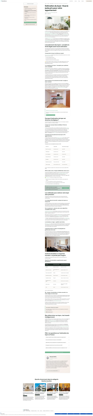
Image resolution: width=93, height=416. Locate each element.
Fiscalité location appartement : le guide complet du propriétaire (40, 393)
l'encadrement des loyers (54, 34)
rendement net (66, 34)
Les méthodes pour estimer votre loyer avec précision (30, 13)
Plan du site (51, 410)
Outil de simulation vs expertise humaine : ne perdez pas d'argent (30, 15)
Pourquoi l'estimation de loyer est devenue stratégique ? (30, 11)
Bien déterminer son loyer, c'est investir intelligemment (29, 17)
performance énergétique (48, 33)
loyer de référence (47, 32)
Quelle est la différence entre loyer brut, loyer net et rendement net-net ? (56, 347)
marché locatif (47, 40)
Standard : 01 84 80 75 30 (46, 410)
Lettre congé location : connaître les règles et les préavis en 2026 (52, 393)
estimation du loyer (50, 38)
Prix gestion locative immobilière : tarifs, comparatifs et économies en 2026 (28, 393)
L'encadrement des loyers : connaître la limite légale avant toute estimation (30, 9)
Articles (48, 3)
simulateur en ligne (48, 223)
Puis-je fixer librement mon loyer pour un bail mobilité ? (53, 339)
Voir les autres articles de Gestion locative (57, 352)
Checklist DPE (47, 177)
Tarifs (38, 410)
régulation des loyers (59, 137)
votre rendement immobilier (57, 300)
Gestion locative (51, 3)
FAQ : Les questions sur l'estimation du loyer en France (30, 20)
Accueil (45, 3)
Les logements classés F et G (62, 173)
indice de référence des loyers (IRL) (60, 87)
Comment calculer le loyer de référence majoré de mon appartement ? (56, 337)
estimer (55, 132)
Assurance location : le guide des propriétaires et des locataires (64, 393)
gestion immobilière (58, 215)
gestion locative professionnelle (64, 326)
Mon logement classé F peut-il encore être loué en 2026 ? (54, 345)
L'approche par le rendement (49, 211)
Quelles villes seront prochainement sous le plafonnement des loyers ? (56, 342)
